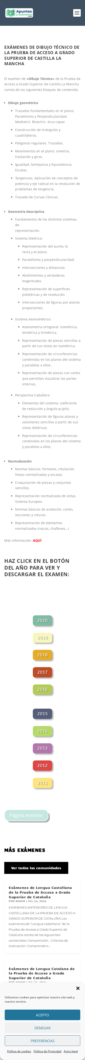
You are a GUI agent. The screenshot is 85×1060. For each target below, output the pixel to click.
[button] (78, 988)
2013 (42, 748)
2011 (42, 783)
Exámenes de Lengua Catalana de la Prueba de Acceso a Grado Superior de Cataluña (42, 973)
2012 (42, 765)
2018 (42, 655)
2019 (42, 637)
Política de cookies (19, 1051)
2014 (42, 731)
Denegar (42, 1028)
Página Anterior (26, 815)
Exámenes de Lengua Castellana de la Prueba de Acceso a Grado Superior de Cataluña (40, 892)
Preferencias (43, 1040)
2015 (42, 713)
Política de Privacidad (47, 1051)
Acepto (42, 1015)
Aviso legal (71, 1051)
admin (20, 901)
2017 (42, 672)
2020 (42, 620)
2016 (42, 689)
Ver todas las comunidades (36, 868)
